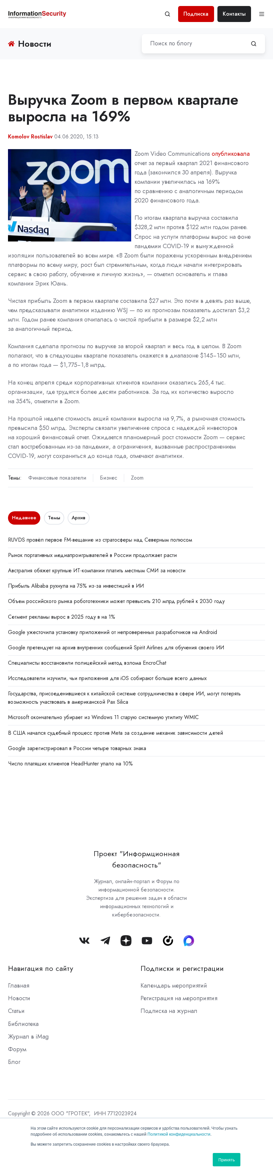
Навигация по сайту (40, 968)
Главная (18, 985)
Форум (17, 1049)
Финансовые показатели (57, 478)
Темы (54, 517)
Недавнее (24, 517)
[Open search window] (167, 14)
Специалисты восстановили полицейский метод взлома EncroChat (87, 663)
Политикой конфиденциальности (178, 1134)
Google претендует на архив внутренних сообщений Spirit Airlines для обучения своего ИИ (116, 647)
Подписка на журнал (168, 1011)
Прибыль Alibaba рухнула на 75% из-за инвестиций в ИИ (76, 586)
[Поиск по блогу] (253, 43)
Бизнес (108, 478)
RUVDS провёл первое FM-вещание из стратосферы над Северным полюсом (100, 540)
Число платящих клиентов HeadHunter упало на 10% (70, 763)
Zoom (137, 478)
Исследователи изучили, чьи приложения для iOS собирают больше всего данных (107, 678)
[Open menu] (261, 14)
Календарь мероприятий (173, 985)
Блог (14, 1062)
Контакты (234, 14)
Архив (78, 517)
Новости (19, 998)
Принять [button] (226, 1159)
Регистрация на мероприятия (178, 998)
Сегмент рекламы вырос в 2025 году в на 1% (61, 617)
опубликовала (231, 153)
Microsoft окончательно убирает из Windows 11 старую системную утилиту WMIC (103, 717)
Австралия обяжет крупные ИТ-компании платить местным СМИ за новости (96, 570)
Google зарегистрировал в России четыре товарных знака (77, 748)
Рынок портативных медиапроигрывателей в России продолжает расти (92, 555)
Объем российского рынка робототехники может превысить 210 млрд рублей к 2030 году (116, 601)
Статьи (16, 1011)
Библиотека (23, 1024)
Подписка (195, 14)
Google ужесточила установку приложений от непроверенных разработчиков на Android (112, 632)
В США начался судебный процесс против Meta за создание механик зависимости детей (115, 733)
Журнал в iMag (28, 1036)
